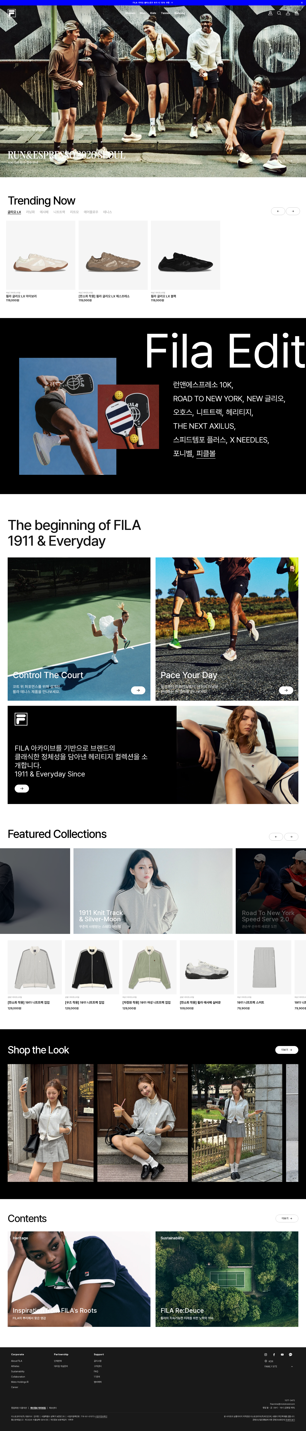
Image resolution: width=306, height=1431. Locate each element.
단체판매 (58, 1361)
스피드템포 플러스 (199, 439)
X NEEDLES (249, 439)
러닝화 (30, 212)
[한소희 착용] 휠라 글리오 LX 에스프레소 (104, 296)
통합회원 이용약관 (19, 1408)
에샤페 (44, 212)
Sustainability (17, 1371)
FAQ (96, 1371)
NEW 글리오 (265, 398)
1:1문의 (97, 1376)
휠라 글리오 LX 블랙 (163, 296)
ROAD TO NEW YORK (207, 398)
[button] (130, 13)
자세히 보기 (290, 1420)
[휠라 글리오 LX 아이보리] (40, 255)
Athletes (15, 1366)
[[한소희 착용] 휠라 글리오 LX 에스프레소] (113, 255)
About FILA (16, 1361)
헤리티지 (238, 412)
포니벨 (182, 453)
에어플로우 (91, 212)
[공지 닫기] (301, 2)
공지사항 (98, 1361)
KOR (271, 1361)
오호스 (182, 412)
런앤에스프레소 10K (202, 384)
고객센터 (98, 1366)
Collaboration (18, 1376)
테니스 (107, 212)
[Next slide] (291, 161)
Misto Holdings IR (20, 1382)
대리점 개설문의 (61, 1366)
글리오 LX (14, 212)
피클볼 (205, 453)
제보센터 (53, 1408)
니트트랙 (59, 212)
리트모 (74, 212)
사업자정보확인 (101, 1416)
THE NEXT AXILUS (203, 426)
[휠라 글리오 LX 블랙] (185, 255)
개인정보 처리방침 (38, 1408)
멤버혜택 (98, 1382)
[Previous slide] (277, 161)
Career (14, 1387)
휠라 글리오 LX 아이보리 (21, 296)
